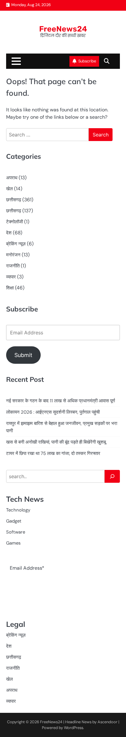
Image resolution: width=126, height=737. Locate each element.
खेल (9, 189)
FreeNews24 (63, 28)
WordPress (73, 727)
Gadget (13, 521)
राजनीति (13, 266)
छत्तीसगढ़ (13, 211)
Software (15, 532)
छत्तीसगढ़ (13, 200)
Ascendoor (107, 721)
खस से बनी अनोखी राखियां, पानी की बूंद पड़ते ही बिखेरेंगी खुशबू (56, 442)
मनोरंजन (13, 255)
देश (9, 233)
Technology (18, 510)
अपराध (11, 178)
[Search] (112, 476)
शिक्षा (10, 288)
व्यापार (11, 277)
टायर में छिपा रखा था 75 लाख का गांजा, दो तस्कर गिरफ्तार (53, 453)
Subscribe (87, 61)
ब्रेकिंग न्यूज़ (16, 244)
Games (13, 543)
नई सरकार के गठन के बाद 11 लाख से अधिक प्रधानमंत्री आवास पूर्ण (60, 401)
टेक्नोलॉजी (14, 222)
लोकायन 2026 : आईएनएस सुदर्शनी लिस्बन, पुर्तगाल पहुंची (53, 412)
